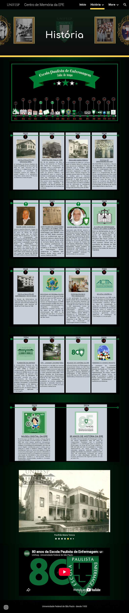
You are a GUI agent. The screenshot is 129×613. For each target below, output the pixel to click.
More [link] (112, 4)
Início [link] (82, 4)
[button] (125, 5)
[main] (64, 33)
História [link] (96, 4)
